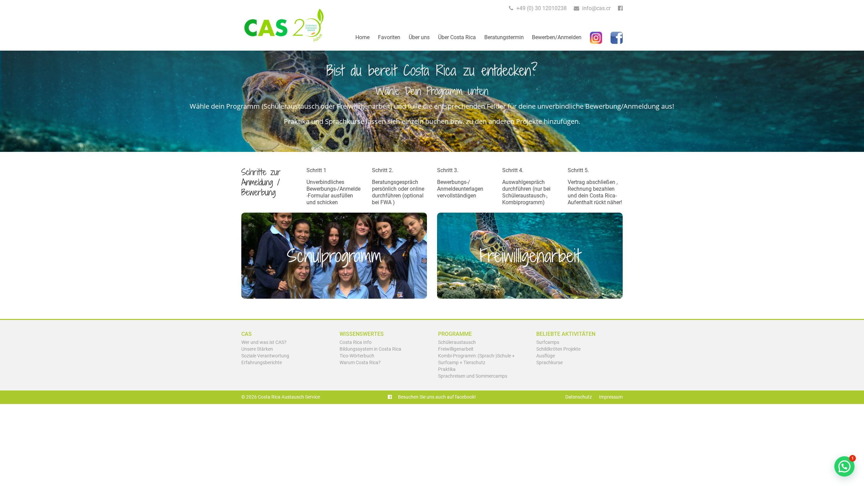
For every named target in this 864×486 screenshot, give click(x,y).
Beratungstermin (504, 37)
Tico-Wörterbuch (357, 356)
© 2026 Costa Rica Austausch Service (280, 397)
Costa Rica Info (356, 342)
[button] (844, 466)
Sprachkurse (549, 363)
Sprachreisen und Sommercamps (472, 376)
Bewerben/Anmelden (557, 37)
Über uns (419, 37)
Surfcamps (547, 342)
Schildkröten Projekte (558, 349)
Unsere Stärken (257, 349)
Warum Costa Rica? (360, 363)
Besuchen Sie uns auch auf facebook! (436, 397)
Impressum (611, 397)
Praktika (447, 369)
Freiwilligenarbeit (456, 349)
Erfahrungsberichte (261, 363)
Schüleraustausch (457, 342)
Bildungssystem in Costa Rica (370, 349)
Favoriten (389, 37)
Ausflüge (545, 356)
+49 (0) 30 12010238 (541, 8)
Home (362, 37)
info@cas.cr (596, 8)
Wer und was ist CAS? (264, 342)
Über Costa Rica (457, 37)
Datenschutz (578, 397)
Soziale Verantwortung (265, 356)
